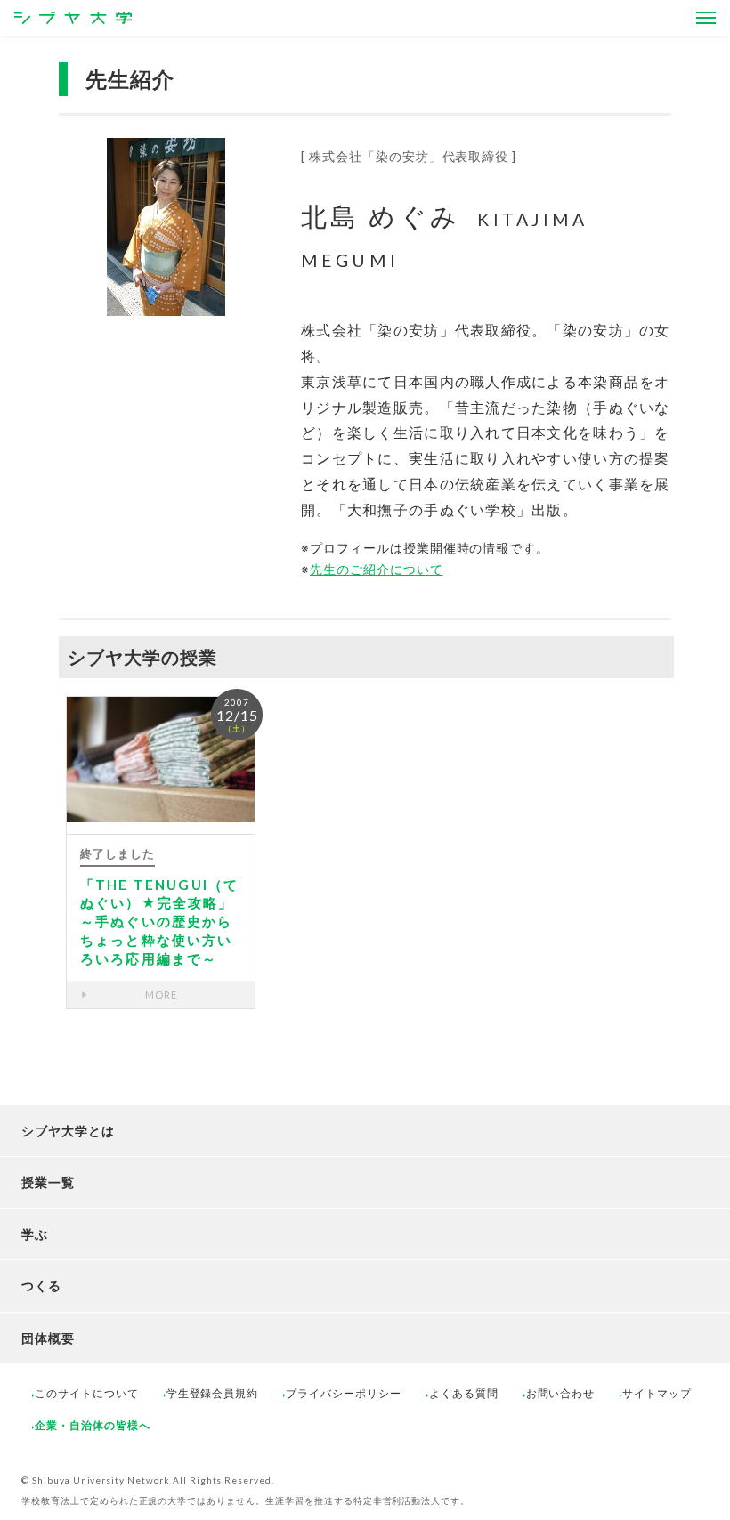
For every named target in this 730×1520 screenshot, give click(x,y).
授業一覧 (48, 1182)
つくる (41, 1285)
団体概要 (48, 1338)
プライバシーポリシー (344, 1393)
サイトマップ (657, 1393)
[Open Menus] (706, 17)
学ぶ (34, 1233)
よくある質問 (464, 1393)
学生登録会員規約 (212, 1393)
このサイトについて (87, 1393)
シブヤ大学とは (68, 1130)
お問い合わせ (561, 1393)
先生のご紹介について (376, 569)
